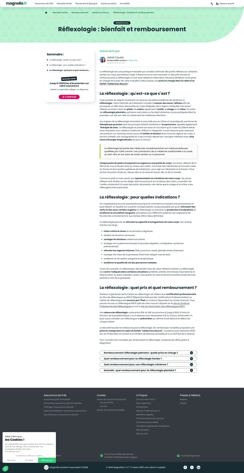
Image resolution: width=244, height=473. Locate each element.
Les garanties (106, 402)
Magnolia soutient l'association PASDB (69, 467)
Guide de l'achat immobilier (111, 410)
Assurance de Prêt (44, 3)
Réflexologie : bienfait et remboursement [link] (133, 12)
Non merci (11, 460)
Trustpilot (160, 467)
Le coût (103, 406)
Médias (183, 399)
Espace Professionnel (146, 410)
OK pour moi (47, 460)
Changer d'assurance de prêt (58, 407)
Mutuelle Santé (64, 3)
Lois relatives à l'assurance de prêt (61, 414)
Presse (183, 403)
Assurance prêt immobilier (57, 399)
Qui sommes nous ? (146, 399)
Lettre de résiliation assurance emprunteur (65, 410)
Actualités (125, 3)
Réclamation (142, 429)
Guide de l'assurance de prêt (111, 399)
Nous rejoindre (143, 403)
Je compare (69, 96)
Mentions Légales (145, 414)
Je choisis (29, 460)
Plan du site (142, 433)
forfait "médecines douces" (114, 83)
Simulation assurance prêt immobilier (63, 403)
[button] (5, 469)
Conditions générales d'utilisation (153, 426)
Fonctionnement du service (150, 418)
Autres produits (108, 3)
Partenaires (142, 407)
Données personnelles (147, 422)
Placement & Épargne (86, 3)
